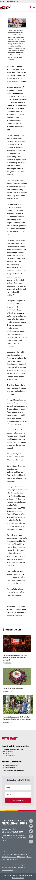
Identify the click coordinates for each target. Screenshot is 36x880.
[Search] (31, 7)
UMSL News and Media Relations (13, 770)
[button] (33, 7)
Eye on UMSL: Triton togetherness (13, 688)
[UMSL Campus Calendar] (31, 842)
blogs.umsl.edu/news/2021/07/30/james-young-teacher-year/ (16, 612)
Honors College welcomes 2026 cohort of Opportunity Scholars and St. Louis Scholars (17, 718)
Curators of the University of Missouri (14, 854)
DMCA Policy (21, 857)
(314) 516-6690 (10, 767)
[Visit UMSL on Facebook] (31, 821)
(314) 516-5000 (18, 835)
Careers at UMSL (13, 859)
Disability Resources (9, 857)
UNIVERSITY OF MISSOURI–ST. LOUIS (9, 1)
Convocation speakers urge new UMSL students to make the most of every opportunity (15, 657)
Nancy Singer (12, 253)
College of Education (15, 93)
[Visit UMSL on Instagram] (31, 826)
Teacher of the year (18, 81)
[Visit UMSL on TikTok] (31, 831)
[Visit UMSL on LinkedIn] (31, 836)
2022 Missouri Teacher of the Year (16, 127)
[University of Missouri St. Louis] (14, 824)
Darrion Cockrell (13, 204)
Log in (6, 875)
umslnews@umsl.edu (11, 765)
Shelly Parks (16, 220)
